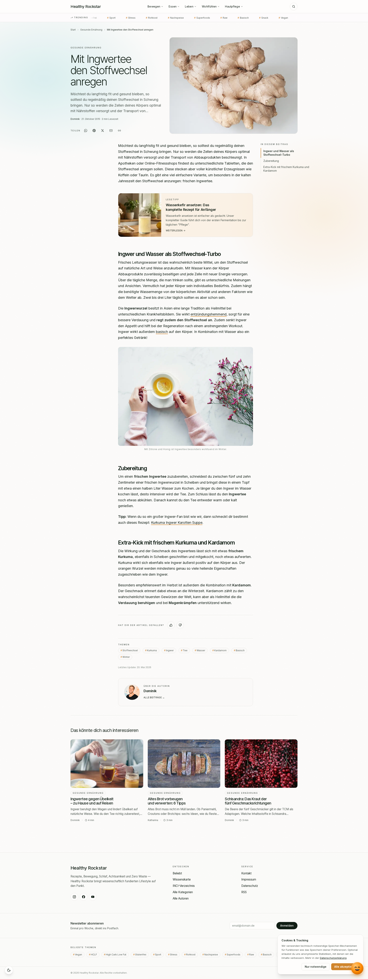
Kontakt (246, 873)
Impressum (248, 879)
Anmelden (287, 925)
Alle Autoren (181, 898)
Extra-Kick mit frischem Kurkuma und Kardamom (286, 168)
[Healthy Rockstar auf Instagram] (74, 897)
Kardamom (220, 650)
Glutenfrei (142, 954)
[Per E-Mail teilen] (111, 130)
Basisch (196, 17)
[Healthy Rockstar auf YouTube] (93, 897)
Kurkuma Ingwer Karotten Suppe (176, 522)
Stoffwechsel (130, 650)
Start (73, 29)
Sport (159, 954)
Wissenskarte (182, 879)
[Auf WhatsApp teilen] (86, 130)
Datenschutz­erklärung (333, 957)
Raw (177, 17)
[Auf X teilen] (102, 130)
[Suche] (293, 6)
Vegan (237, 17)
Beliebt (177, 873)
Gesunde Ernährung (91, 29)
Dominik (75, 119)
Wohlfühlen (209, 6)
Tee (185, 650)
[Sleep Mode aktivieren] (9, 970)
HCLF (257, 17)
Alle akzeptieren (345, 966)
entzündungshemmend (209, 314)
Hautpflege (232, 6)
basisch (162, 332)
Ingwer (170, 650)
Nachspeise (129, 17)
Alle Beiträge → (154, 697)
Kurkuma (152, 650)
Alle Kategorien (183, 892)
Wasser (201, 650)
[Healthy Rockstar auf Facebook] (83, 897)
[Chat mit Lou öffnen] (357, 967)
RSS (244, 892)
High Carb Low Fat (283, 17)
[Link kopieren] (119, 130)
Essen (173, 6)
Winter (126, 656)
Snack (217, 17)
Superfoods (156, 17)
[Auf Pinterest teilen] (94, 130)
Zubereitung (271, 160)
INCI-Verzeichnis (184, 886)
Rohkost (105, 17)
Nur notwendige (315, 966)
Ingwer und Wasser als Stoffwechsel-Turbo (278, 152)
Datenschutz (249, 886)
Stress (175, 954)
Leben (189, 6)
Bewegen (154, 6)
